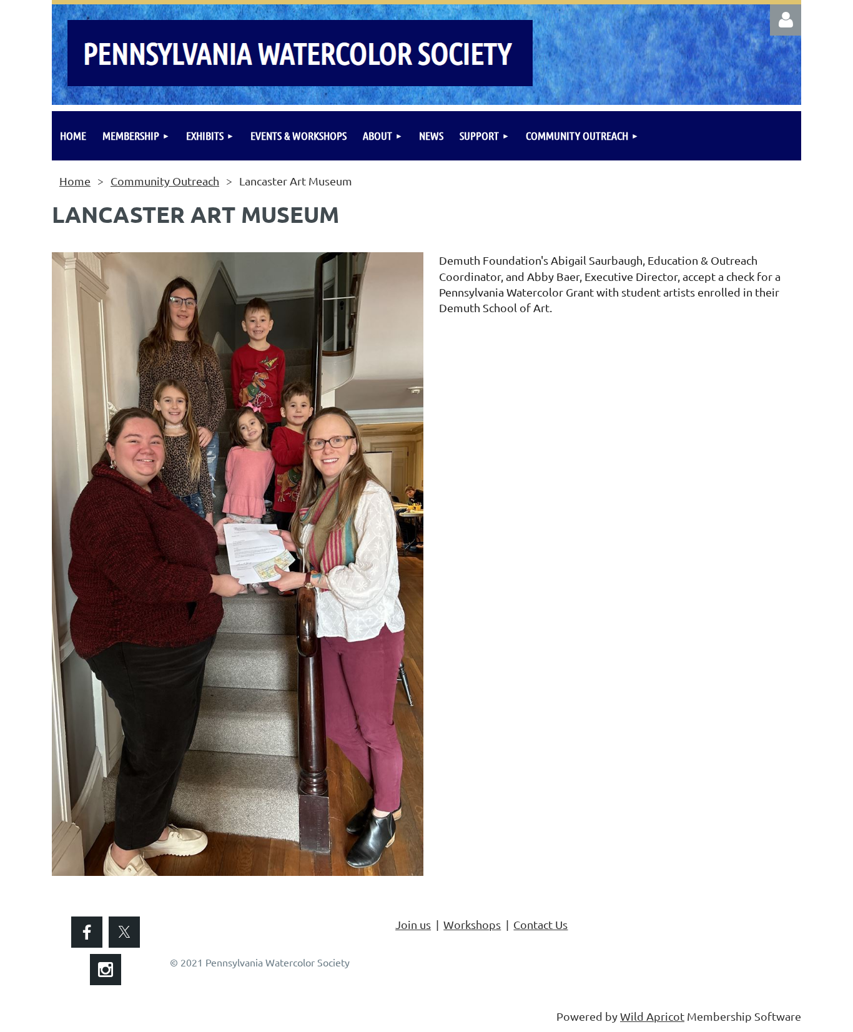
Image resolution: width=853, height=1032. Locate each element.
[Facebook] (86, 932)
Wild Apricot (652, 1016)
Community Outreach (165, 180)
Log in (785, 20)
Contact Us (540, 924)
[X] (124, 932)
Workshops (472, 924)
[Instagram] (105, 969)
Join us (413, 924)
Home (75, 180)
